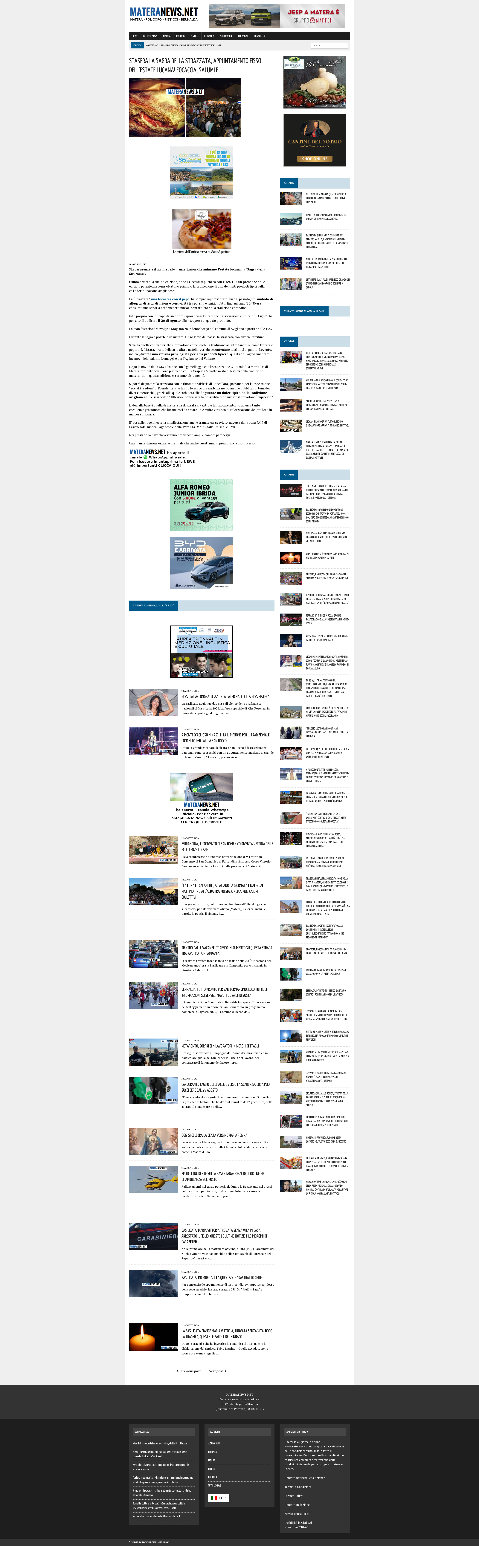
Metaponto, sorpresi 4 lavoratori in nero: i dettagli (220, 1045)
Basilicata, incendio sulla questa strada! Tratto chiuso (222, 1277)
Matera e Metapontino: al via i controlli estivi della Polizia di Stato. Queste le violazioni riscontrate (326, 262)
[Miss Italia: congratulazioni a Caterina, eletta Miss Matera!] (153, 714)
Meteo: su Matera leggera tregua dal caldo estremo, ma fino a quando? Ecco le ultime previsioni (327, 1035)
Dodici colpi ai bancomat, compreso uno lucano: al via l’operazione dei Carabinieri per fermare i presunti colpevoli (327, 1120)
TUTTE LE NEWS (150, 36)
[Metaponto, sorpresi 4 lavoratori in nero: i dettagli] (153, 1063)
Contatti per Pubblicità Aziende (305, 1478)
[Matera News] (164, 13)
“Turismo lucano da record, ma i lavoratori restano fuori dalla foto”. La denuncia (327, 732)
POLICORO (180, 36)
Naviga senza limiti (297, 1514)
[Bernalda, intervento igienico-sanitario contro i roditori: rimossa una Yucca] (291, 998)
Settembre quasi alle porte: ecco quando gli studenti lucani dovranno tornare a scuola (328, 283)
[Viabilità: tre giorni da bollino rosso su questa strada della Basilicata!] (291, 223)
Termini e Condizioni (298, 1487)
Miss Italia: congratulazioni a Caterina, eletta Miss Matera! (225, 696)
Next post (216, 1371)
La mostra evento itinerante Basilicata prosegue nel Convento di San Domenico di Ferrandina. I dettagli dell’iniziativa (326, 797)
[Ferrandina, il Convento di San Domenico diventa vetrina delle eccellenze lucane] (153, 861)
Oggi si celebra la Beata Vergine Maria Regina (214, 1135)
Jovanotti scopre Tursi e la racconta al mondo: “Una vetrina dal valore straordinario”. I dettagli (326, 1076)
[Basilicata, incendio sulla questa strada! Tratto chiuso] (153, 1295)
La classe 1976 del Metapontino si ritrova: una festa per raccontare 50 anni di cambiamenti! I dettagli (327, 753)
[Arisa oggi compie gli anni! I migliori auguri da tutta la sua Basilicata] (291, 644)
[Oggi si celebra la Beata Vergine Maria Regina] (153, 1152)
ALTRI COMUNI (226, 36)
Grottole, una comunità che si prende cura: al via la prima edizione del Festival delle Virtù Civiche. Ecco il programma (327, 711)
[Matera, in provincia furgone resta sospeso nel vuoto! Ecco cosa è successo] (291, 1146)
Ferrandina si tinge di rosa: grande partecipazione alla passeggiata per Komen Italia (327, 619)
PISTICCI (195, 36)
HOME (134, 36)
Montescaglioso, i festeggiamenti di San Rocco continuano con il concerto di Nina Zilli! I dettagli (326, 537)
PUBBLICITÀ (259, 36)
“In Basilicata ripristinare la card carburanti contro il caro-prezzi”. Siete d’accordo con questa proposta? (326, 817)
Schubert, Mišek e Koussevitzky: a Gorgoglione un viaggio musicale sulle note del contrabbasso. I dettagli (328, 404)
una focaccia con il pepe (170, 299)
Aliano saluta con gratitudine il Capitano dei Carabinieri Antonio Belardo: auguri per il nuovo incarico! (327, 1056)
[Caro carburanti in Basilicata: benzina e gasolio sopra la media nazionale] (291, 978)
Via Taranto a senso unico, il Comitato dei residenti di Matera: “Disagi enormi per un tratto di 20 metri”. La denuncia (327, 384)
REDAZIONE (243, 36)
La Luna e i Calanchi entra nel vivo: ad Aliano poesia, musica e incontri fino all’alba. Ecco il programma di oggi (325, 861)
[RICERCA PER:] (329, 45)
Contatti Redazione (297, 1505)
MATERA (166, 36)
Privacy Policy (294, 1496)
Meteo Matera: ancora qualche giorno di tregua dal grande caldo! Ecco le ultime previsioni (326, 198)
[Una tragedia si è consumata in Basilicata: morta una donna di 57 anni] (291, 562)
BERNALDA (209, 36)
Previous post (191, 1371)
